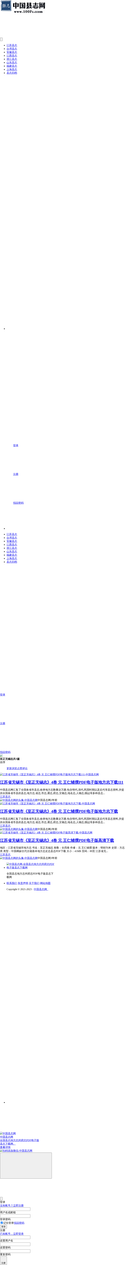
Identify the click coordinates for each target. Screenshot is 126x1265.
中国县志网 (41, 889)
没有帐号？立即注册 (12, 1205)
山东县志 (12, 62)
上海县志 (12, 69)
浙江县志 (12, 59)
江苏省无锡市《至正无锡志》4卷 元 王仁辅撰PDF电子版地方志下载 (59, 811)
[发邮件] (52, 1099)
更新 (9, 768)
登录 (3, 1226)
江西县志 (12, 55)
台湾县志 (12, 48)
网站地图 (45, 883)
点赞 (19, 768)
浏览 (14, 768)
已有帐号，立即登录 (12, 1233)
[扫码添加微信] (63, 1151)
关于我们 (34, 883)
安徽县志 (12, 52)
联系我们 (12, 883)
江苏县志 (12, 45)
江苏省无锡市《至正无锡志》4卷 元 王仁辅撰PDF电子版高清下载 (57, 840)
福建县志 (12, 66)
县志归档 (12, 72)
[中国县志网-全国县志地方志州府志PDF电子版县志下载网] (31, 867)
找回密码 (19, 1222)
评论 (25, 768)
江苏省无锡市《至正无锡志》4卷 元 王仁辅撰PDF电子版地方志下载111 (61, 782)
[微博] (31, 1008)
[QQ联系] (52, 983)
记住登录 (8, 1222)
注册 (3, 1263)
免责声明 (23, 883)
